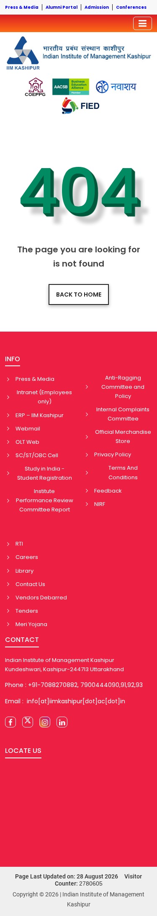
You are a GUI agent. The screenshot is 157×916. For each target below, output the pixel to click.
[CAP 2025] (35, 87)
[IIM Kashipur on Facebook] (10, 722)
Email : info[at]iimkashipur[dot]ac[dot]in (65, 701)
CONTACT (22, 639)
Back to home (78, 294)
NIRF (99, 504)
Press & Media (34, 379)
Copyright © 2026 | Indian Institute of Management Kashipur (78, 899)
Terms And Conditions (123, 472)
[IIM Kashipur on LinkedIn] (62, 722)
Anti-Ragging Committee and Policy (122, 387)
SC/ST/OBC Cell (36, 455)
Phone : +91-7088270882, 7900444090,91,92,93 (74, 685)
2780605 (91, 883)
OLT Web (27, 442)
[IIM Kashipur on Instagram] (44, 722)
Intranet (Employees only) (44, 396)
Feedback (108, 491)
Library (24, 571)
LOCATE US (23, 750)
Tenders (26, 611)
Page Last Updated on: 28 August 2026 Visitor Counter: (78, 880)
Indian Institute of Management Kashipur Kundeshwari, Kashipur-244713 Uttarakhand (64, 664)
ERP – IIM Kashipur (39, 415)
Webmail (27, 429)
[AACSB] (71, 87)
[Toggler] (142, 23)
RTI (19, 544)
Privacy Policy (112, 454)
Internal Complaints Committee (122, 414)
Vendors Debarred (41, 597)
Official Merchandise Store (123, 436)
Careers (26, 557)
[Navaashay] (116, 87)
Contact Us (30, 584)
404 (78, 191)
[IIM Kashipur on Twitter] (27, 722)
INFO (12, 359)
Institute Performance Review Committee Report (44, 500)
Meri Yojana (31, 624)
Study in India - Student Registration (44, 473)
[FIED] (81, 106)
